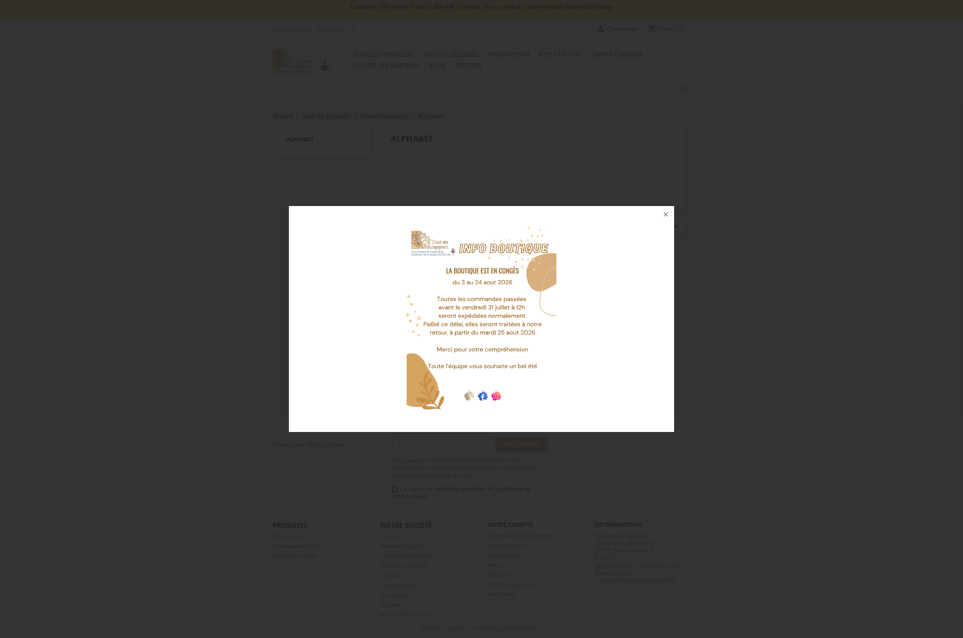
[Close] (666, 214)
